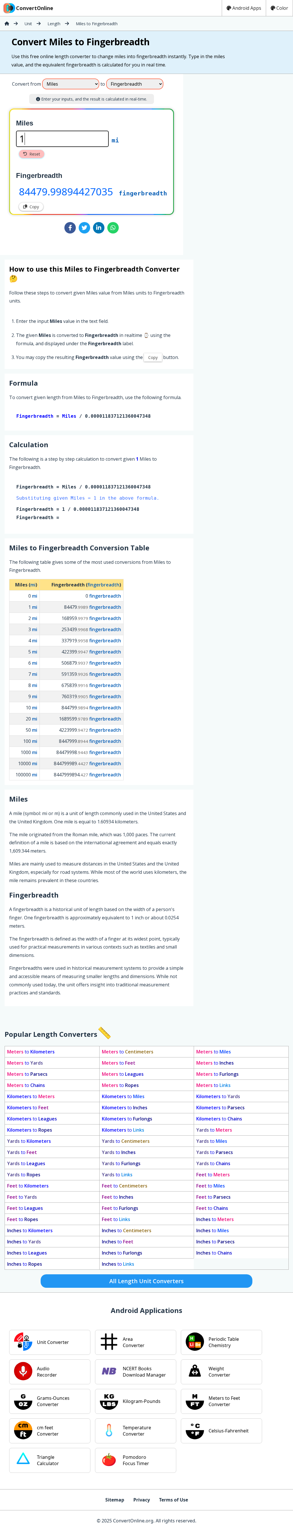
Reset (34, 154)
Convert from (26, 84)
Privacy (141, 1500)
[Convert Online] (7, 23)
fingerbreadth (143, 193)
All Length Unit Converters (146, 1281)
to (31, 1052)
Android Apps (246, 8)
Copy (34, 206)
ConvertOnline (34, 8)
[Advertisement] (231, 162)
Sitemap (114, 1500)
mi (115, 140)
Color (282, 8)
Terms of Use (173, 1500)
